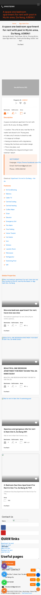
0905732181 (9, 7)
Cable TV (9, 198)
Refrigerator (10, 257)
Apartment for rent (7, 543)
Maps (32, 584)
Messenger (31, 575)
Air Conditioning (11, 190)
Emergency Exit (11, 221)
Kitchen (8, 245)
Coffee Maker (10, 209)
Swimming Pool (11, 261)
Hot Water (9, 237)
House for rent (6, 545)
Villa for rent (5, 547)
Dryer (8, 213)
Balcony (8, 194)
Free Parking (10, 229)
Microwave (9, 253)
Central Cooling (11, 202)
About (3, 561)
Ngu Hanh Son (24, 23)
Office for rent (5, 548)
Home (14, 23)
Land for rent (5, 552)
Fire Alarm (9, 225)
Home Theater (11, 233)
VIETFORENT (14, 159)
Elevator (9, 217)
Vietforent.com (27, 593)
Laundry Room (11, 249)
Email (32, 579)
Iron (7, 241)
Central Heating (11, 206)
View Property (20, 301)
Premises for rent (6, 550)
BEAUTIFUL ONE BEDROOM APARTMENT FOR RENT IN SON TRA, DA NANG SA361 (20, 371)
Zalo (33, 570)
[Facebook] (3, 527)
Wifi (7, 265)
